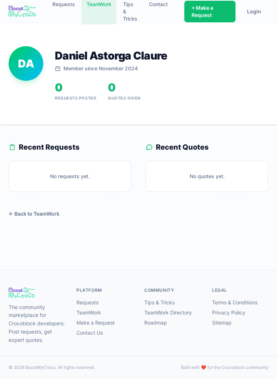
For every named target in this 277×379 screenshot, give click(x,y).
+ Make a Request (202, 11)
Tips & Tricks (159, 302)
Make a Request (95, 322)
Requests (87, 302)
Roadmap (155, 322)
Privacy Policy (228, 312)
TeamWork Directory (168, 312)
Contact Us (89, 333)
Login (254, 11)
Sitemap (222, 322)
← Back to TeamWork (34, 214)
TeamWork (88, 312)
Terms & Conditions (235, 302)
